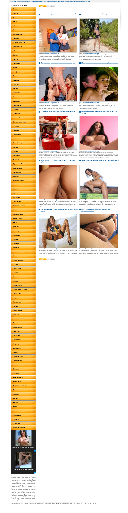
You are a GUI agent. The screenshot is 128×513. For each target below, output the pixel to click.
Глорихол (16, 109)
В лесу (15, 67)
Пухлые (15, 306)
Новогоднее (16, 252)
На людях (16, 239)
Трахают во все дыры (20, 386)
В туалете (16, 84)
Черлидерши (17, 415)
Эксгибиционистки (19, 427)
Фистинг (15, 398)
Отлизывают (17, 268)
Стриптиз (16, 369)
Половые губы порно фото (51, 53)
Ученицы (16, 394)
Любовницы (17, 201)
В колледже (16, 63)
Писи (14, 277)
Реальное (16, 314)
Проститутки (17, 302)
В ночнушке (17, 76)
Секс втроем (17, 348)
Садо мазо (16, 331)
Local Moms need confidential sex (23, 469)
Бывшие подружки (19, 42)
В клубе (15, 59)
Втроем (15, 97)
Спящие (15, 365)
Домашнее (16, 139)
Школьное (16, 423)
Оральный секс (18, 260)
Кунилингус (17, 197)
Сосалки (15, 352)
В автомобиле (17, 46)
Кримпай (16, 189)
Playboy (15, 13)
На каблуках (17, 231)
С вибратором (17, 327)
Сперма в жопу (18, 356)
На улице (16, 247)
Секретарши (17, 344)
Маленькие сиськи (19, 206)
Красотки (16, 185)
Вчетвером (16, 101)
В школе (15, 88)
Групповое (16, 113)
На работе (16, 243)
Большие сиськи (18, 30)
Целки (15, 411)
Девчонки (16, 126)
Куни (14, 193)
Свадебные (16, 335)
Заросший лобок (18, 164)
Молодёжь (16, 226)
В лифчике (16, 72)
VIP (14, 17)
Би (14, 26)
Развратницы (17, 310)
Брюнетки (16, 38)
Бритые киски (17, 34)
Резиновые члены (18, 319)
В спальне (16, 80)
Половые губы (17, 285)
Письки (15, 281)
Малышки (16, 210)
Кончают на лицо (18, 180)
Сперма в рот (17, 360)
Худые (15, 406)
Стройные (16, 373)
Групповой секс (18, 118)
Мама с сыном (17, 218)
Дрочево (15, 147)
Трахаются (16, 390)
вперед (52, 6)
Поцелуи (15, 298)
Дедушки (16, 130)
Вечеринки (16, 92)
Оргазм (15, 264)
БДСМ (15, 21)
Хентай (15, 402)
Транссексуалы (18, 377)
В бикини (16, 51)
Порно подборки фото (20, 289)
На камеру (16, 235)
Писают (15, 272)
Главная (15, 9)
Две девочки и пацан (19, 122)
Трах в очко (17, 381)
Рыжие (15, 323)
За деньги (16, 159)
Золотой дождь (17, 168)
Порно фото (17, 293)
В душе (15, 55)
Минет (15, 222)
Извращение (17, 172)
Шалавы (16, 419)
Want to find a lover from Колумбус (23, 447)
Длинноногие (17, 134)
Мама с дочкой (18, 214)
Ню (14, 256)
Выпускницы (17, 105)
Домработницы (18, 143)
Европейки (16, 155)
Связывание (17, 339)
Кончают (16, 176)
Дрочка (15, 151)
